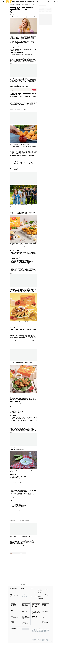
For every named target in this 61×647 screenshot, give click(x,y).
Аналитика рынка (34, 617)
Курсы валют (44, 605)
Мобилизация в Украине (36, 603)
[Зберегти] (34, 17)
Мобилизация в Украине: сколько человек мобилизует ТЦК (36, 612)
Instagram (16, 548)
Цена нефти (44, 604)
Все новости (13, 603)
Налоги (43, 610)
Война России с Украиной (26, 603)
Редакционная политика (33, 590)
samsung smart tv (49, 641)
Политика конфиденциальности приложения (41, 593)
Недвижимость (34, 616)
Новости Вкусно (12, 4)
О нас (31, 587)
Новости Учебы (24, 616)
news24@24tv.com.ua (13, 588)
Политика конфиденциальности (41, 587)
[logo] (8, 1)
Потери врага (23, 612)
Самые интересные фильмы (15, 617)
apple (39, 641)
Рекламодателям (33, 595)
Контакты (46, 589)
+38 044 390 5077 (23, 588)
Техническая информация (47, 587)
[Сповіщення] (52, 1)
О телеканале (33, 592)
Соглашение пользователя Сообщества (40, 596)
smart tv (44, 641)
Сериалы (12, 622)
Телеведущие (33, 593)
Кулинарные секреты (31, 1)
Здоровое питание (23, 1)
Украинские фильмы (14, 618)
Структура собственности (47, 592)
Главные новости (13, 604)
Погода (12, 610)
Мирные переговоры (25, 606)
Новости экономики (45, 603)
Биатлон (43, 621)
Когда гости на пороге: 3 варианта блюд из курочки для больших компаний (23, 50)
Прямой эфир (13, 606)
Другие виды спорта (45, 622)
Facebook (12, 548)
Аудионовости (13, 609)
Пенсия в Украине (45, 611)
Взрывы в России (24, 611)
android (34, 641)
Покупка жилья (34, 618)
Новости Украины (13, 605)
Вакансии (46, 590)
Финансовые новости (45, 606)
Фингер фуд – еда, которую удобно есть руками (27, 4)
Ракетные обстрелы (24, 604)
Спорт (43, 616)
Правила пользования (34, 596)
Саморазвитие (24, 622)
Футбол (43, 618)
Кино (12, 616)
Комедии (12, 621)
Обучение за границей (25, 623)
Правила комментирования (40, 598)
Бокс (43, 617)
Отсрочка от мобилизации (36, 610)
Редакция (32, 588)
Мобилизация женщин (35, 607)
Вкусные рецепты (15, 1)
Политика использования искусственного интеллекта (40, 590)
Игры (46, 597)
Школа (22, 619)
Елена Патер (14, 12)
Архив (46, 594)
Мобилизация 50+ (34, 606)
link (21, 595)
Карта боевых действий (25, 605)
